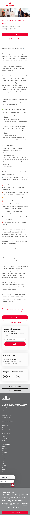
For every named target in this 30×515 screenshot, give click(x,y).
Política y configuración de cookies (15, 507)
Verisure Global (5, 438)
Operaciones (5, 425)
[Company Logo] (10, 4)
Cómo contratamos (6, 417)
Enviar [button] (15, 344)
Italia (3, 463)
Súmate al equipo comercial (8, 408)
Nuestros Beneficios (6, 415)
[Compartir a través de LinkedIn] (5, 376)
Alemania (4, 446)
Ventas (3, 423)
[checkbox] (15, 39)
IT (2, 427)
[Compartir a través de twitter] (13, 376)
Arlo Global (4, 440)
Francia (3, 459)
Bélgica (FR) (4, 448)
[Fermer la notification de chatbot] (13, 476)
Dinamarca (4, 452)
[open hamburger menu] (2, 4)
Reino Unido (4, 471)
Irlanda (3, 461)
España (3, 454)
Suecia (3, 474)
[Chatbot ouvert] (13, 485)
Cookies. (25, 504)
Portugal (4, 469)
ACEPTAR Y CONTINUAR (15, 512)
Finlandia (4, 456)
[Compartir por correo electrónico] (18, 376)
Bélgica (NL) (4, 450)
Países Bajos (4, 467)
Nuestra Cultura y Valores (7, 413)
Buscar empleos (6, 433)
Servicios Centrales (6, 429)
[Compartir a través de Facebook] (9, 376)
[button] (15, 34)
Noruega (4, 465)
